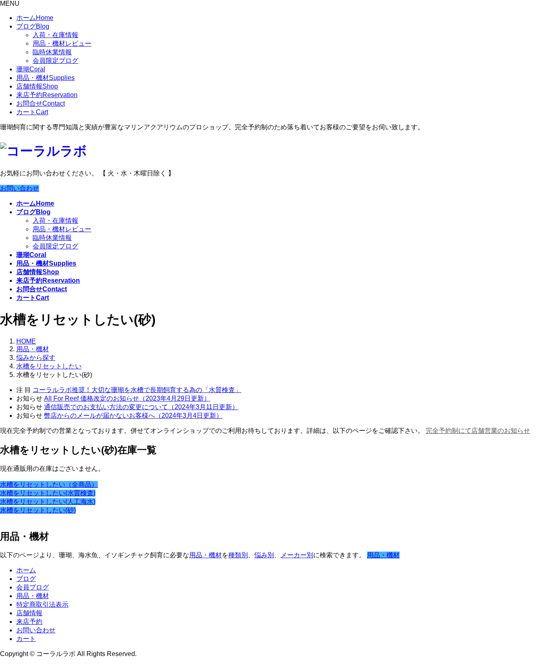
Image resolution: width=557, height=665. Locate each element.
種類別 (238, 555)
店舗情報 (37, 86)
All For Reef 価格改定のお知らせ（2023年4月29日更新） (127, 398)
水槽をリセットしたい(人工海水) (47, 501)
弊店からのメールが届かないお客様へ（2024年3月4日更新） (133, 415)
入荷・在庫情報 (55, 34)
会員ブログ (32, 587)
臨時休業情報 (52, 52)
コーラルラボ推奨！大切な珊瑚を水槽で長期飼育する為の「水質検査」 (137, 389)
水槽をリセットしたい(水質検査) (47, 493)
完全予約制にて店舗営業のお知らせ (478, 430)
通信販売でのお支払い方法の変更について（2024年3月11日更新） (141, 406)
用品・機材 (45, 77)
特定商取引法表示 (42, 604)
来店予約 (46, 94)
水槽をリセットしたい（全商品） (49, 484)
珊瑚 (30, 69)
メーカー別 (297, 555)
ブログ (32, 26)
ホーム (34, 17)
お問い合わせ (19, 188)
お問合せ (40, 103)
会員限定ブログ (55, 60)
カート (32, 112)
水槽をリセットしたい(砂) (38, 510)
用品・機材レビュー (62, 43)
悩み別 (264, 555)
